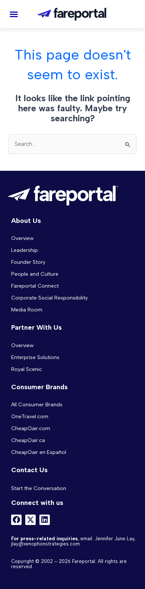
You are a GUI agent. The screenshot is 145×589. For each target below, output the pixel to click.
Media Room (26, 310)
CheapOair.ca (28, 440)
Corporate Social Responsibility (49, 298)
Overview (22, 238)
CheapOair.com (30, 428)
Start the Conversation (38, 488)
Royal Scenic (26, 369)
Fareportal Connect (35, 286)
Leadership (24, 250)
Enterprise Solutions (35, 357)
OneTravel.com (29, 416)
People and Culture (34, 274)
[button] (13, 14)
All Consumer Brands (36, 404)
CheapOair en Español (38, 452)
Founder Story (28, 262)
